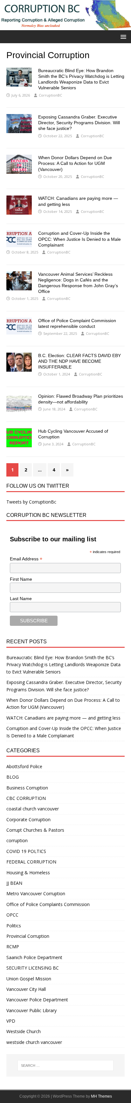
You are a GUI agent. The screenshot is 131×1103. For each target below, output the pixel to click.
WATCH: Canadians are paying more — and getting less (63, 718)
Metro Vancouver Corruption (35, 893)
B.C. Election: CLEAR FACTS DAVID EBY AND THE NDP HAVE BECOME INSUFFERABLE (79, 361)
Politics (13, 926)
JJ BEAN (14, 883)
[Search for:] (65, 1065)
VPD (10, 1021)
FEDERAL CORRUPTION (31, 862)
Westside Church (23, 1031)
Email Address (26, 559)
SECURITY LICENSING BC (32, 968)
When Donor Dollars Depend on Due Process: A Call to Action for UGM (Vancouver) (75, 163)
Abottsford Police (24, 766)
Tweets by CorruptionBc (31, 502)
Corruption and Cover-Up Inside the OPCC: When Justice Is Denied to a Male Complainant (79, 239)
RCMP (12, 947)
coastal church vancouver (32, 809)
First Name (21, 579)
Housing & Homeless (28, 873)
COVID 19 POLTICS (26, 851)
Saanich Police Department (34, 957)
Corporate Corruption (28, 819)
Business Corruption (27, 788)
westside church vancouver (34, 1042)
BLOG (12, 777)
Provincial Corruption (27, 936)
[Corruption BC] (65, 27)
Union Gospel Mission (28, 979)
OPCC (12, 915)
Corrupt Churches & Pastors (35, 830)
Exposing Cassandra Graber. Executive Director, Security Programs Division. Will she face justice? (79, 122)
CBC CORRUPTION (26, 798)
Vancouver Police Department (37, 1000)
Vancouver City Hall (26, 989)
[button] (122, 36)
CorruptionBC (50, 95)
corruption (17, 840)
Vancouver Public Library (31, 1010)
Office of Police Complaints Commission (48, 904)
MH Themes (101, 1096)
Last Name (21, 598)
